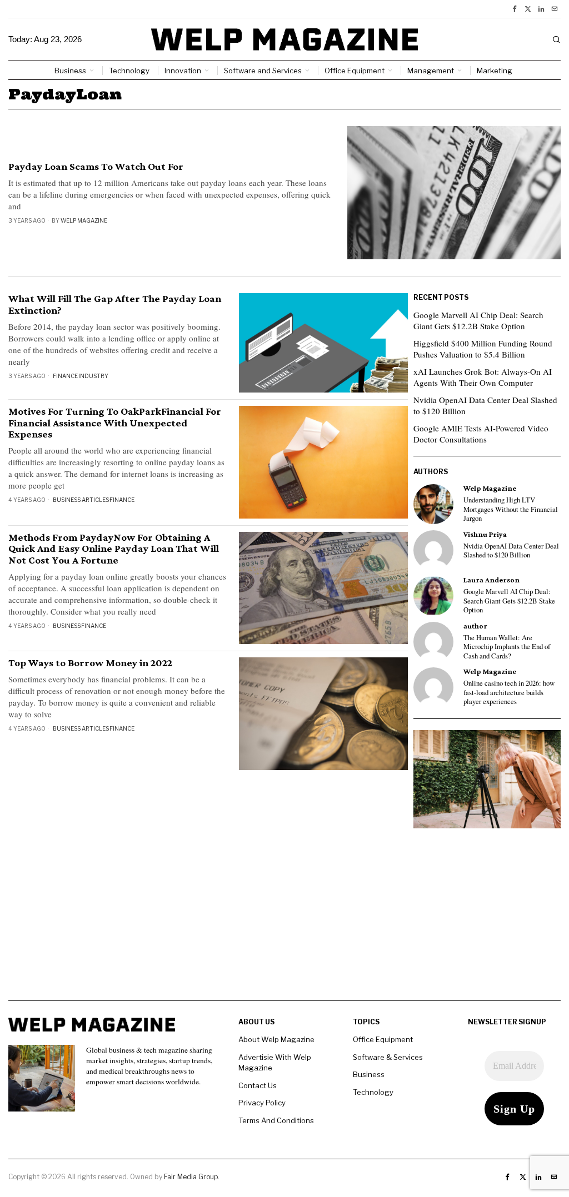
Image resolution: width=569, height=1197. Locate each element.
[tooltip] (514, 9)
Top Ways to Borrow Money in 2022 (90, 662)
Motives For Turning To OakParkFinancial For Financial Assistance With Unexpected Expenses (114, 423)
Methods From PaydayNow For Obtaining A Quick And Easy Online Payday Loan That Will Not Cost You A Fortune (113, 549)
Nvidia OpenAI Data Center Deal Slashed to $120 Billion (485, 405)
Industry (93, 376)
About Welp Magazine (276, 1039)
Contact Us (257, 1085)
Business (67, 625)
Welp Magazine (84, 220)
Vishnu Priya (485, 534)
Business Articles (81, 499)
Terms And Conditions (276, 1120)
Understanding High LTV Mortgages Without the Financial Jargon (510, 509)
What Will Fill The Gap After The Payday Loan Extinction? (114, 304)
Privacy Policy (262, 1102)
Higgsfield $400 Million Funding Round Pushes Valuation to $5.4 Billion (482, 349)
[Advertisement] (284, 922)
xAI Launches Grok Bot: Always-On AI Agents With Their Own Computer (482, 377)
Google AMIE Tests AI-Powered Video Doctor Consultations (480, 434)
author (475, 626)
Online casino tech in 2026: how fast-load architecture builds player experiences (509, 692)
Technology (373, 1092)
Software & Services (388, 1057)
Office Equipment (383, 1039)
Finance (65, 376)
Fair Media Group (191, 1177)
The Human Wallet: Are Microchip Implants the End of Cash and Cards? (506, 647)
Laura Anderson (491, 580)
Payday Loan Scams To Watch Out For (95, 166)
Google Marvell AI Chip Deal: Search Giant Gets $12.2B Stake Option (478, 320)
